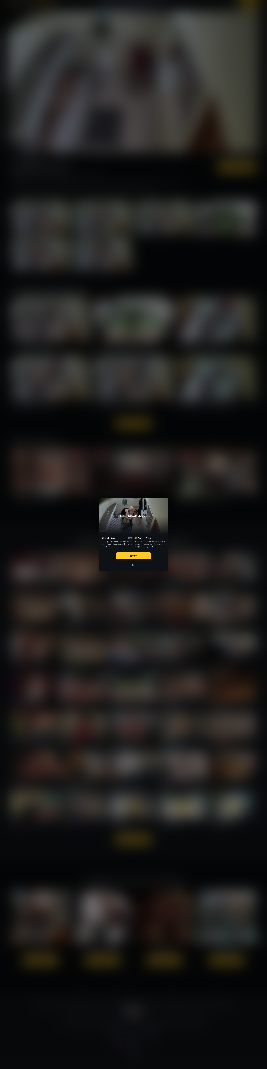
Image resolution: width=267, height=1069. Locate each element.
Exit (133, 565)
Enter (133, 555)
